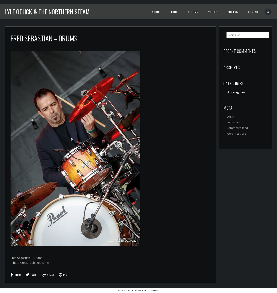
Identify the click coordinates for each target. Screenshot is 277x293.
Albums (193, 12)
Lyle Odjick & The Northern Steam (47, 11)
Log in (231, 116)
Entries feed (234, 122)
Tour (174, 12)
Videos (212, 12)
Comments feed (237, 128)
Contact (254, 12)
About (156, 12)
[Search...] (268, 12)
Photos (233, 12)
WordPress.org (236, 133)
